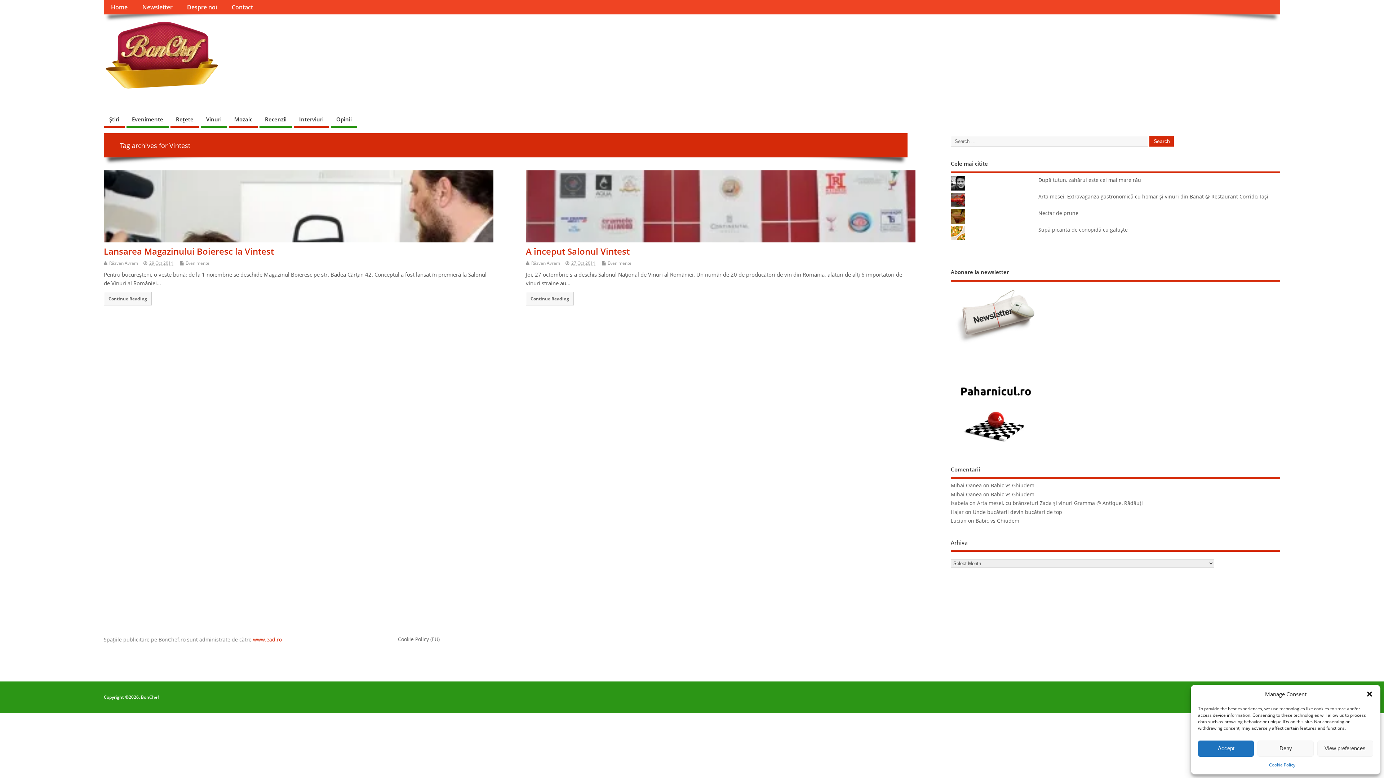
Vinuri (214, 119)
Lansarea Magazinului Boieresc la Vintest (189, 251)
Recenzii (276, 119)
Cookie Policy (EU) (419, 639)
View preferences (1345, 748)
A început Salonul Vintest (578, 251)
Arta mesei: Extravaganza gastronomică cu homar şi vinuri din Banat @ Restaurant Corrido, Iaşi (1153, 196)
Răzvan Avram (123, 263)
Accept (1226, 748)
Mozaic (243, 119)
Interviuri (311, 119)
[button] (1369, 694)
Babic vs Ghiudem (1012, 485)
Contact (242, 7)
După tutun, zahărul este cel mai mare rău (1089, 180)
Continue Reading (127, 298)
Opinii (344, 119)
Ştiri (114, 119)
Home (119, 7)
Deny (1285, 748)
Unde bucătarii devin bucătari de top (1017, 512)
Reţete (185, 119)
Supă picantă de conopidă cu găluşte (1083, 230)
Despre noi (202, 7)
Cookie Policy (1282, 765)
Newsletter (157, 7)
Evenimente (147, 119)
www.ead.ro (267, 639)
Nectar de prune (1058, 213)
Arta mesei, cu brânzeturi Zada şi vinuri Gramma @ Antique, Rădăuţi (1060, 503)
